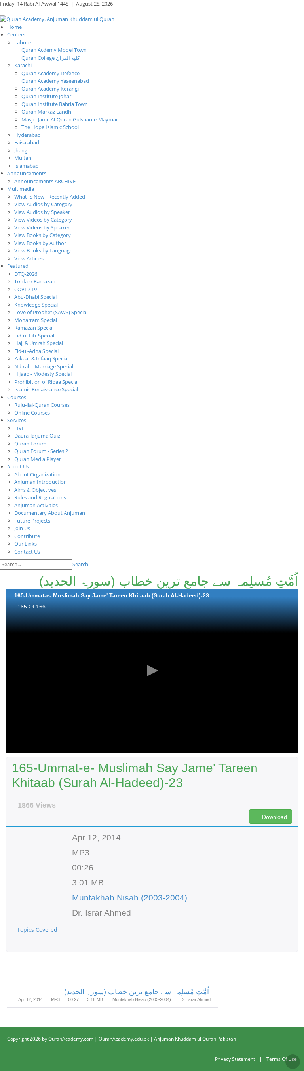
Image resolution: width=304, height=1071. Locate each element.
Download (273, 817)
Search (80, 564)
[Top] (292, 1061)
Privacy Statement (235, 1059)
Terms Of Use (281, 1059)
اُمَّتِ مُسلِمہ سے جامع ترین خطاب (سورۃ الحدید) (136, 992)
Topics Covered (38, 929)
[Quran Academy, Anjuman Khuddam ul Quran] (57, 18)
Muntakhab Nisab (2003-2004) (129, 897)
